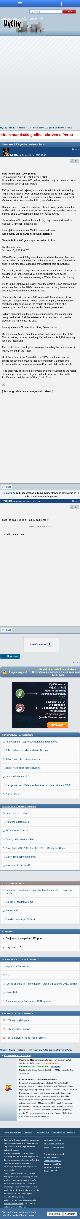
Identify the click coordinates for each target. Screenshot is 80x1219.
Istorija (22, 128)
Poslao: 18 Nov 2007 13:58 (28, 501)
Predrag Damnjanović (13, 1203)
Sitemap (28, 1132)
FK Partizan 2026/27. (17, 830)
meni (20, 3)
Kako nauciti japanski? (18, 865)
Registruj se (9, 493)
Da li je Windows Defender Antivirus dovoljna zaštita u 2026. (38, 785)
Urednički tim (42, 1132)
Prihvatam (55, 1213)
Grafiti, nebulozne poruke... (20, 839)
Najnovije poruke (12, 1132)
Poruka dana (12, 910)
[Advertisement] (40, 82)
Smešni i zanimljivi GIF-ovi (20, 919)
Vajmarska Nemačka (17, 966)
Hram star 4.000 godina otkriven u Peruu (52, 128)
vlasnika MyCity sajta (13, 1197)
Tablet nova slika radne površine (23, 759)
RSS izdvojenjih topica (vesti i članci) (26, 1037)
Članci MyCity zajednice (63, 1132)
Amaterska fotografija (17, 821)
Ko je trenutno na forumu (17, 1055)
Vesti (58, 1140)
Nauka (12, 128)
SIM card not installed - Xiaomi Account (27, 750)
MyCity (3, 128)
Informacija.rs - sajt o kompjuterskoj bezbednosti (32, 741)
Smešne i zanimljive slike (19, 901)
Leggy (14, 154)
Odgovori (12, 656)
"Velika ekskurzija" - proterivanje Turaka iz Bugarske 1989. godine (41, 983)
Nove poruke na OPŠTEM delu (19, 806)
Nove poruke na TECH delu (17, 735)
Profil (8, 487)
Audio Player (13, 794)
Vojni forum (49, 1144)
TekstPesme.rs (57, 1147)
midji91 (7, 500)
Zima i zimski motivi (17, 813)
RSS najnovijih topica (17, 1020)
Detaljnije (55, 1066)
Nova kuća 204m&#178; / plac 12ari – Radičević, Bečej (35, 848)
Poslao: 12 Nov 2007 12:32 (34, 155)
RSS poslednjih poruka (18, 1029)
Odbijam (70, 1213)
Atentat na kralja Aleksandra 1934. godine (28, 1001)
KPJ (8, 975)
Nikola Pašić (12, 992)
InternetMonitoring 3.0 (17, 776)
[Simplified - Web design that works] (56, 1170)
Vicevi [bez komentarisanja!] (21, 856)
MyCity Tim (21, 1207)
